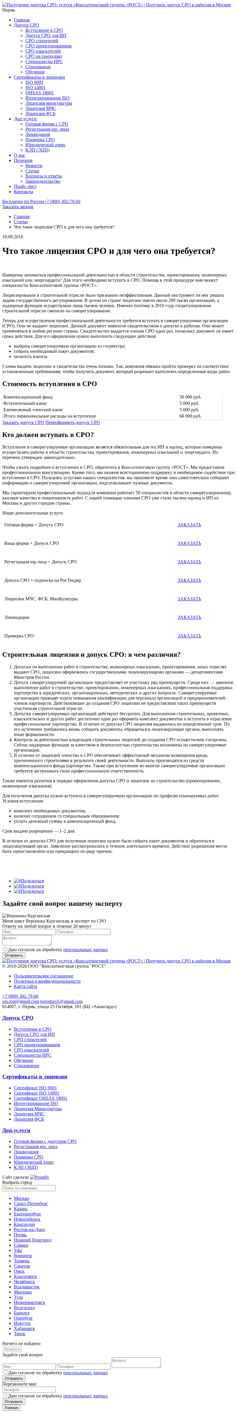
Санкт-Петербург (31, 1203)
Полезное (23, 160)
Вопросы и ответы (43, 176)
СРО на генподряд (43, 56)
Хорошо (11, 1407)
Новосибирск (27, 1219)
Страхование (38, 66)
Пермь (20, 1234)
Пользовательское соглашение (43, 975)
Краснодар (24, 1224)
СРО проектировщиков (48, 45)
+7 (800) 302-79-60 (41, 201)
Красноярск (25, 1276)
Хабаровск (24, 1328)
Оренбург (23, 1318)
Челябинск (24, 1281)
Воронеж (23, 1255)
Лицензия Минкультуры (38, 1108)
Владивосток (27, 1286)
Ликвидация (37, 134)
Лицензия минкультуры (48, 103)
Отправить (14, 1378)
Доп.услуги (25, 118)
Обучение (35, 71)
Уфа (18, 1250)
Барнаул (21, 1312)
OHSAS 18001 (39, 92)
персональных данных (85, 949)
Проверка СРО (40, 139)
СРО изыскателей (43, 51)
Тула (18, 1297)
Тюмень (21, 1260)
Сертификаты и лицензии (39, 77)
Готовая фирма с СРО (46, 123)
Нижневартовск (29, 1302)
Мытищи (23, 1292)
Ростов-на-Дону (29, 1229)
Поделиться (32, 880)
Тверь (19, 1333)
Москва (21, 1198)
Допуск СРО (26, 25)
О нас (19, 155)
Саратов (22, 1265)
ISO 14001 (35, 87)
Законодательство (42, 181)
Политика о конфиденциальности (47, 981)
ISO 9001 (34, 82)
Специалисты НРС (44, 61)
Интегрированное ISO (47, 97)
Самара (21, 1245)
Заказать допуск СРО (23, 422)
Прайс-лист (25, 186)
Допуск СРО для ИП (45, 35)
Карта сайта (25, 986)
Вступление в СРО (44, 30)
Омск (19, 1271)
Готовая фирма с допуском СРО (45, 1141)
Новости (33, 165)
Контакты (23, 191)
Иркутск (22, 1323)
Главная (21, 19)
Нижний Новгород (32, 1239)
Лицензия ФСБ (40, 113)
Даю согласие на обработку (58, 949)
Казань (20, 1208)
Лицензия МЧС (40, 108)
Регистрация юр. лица (47, 129)
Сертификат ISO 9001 (35, 1087)
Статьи (32, 170)
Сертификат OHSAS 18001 (40, 1098)
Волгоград (24, 1307)
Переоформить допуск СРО (72, 422)
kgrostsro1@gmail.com (61, 1001)
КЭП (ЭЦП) (37, 149)
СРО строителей (41, 40)
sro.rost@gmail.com (20, 1001)
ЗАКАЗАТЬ (189, 524)
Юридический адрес (45, 144)
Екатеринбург (27, 1213)
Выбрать (12, 1349)
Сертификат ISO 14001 (36, 1093)
